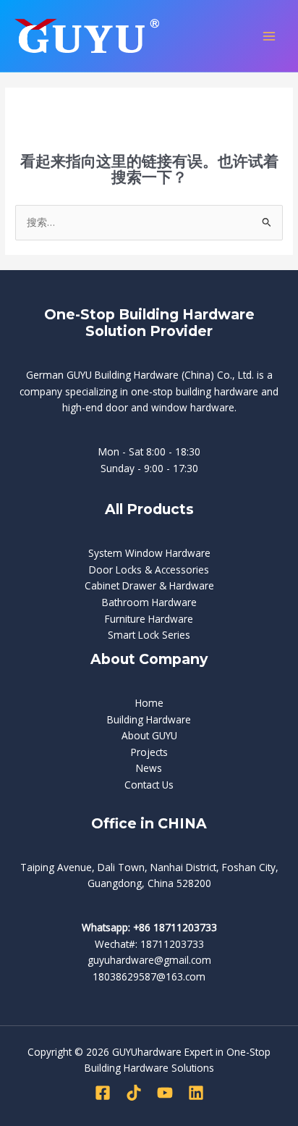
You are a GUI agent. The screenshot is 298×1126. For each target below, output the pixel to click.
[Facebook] (103, 1093)
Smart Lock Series (149, 635)
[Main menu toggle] (269, 36)
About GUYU (149, 735)
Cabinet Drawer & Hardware (149, 585)
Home (149, 703)
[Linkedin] (196, 1093)
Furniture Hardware (149, 619)
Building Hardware (149, 719)
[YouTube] (165, 1093)
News (149, 768)
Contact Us (149, 784)
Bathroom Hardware (149, 602)
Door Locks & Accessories (149, 569)
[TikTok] (134, 1093)
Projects (149, 752)
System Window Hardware (149, 553)
